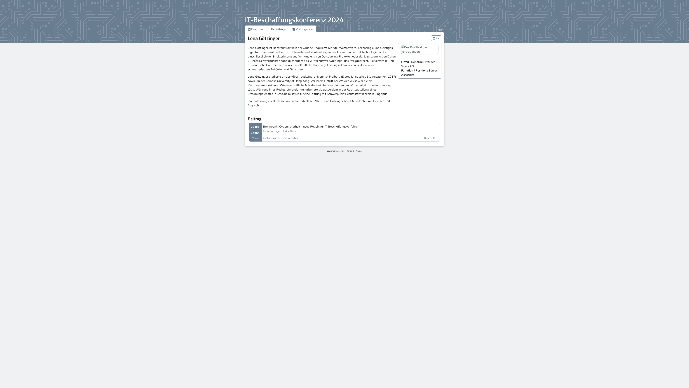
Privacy (358, 151)
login (441, 29)
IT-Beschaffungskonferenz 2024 (294, 19)
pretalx (341, 151)
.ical (437, 38)
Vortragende (304, 29)
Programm (257, 29)
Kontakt (350, 151)
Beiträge (280, 29)
